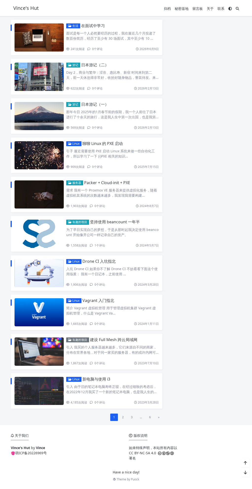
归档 (167, 8)
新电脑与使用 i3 (96, 379)
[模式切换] (230, 8)
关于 (210, 8)
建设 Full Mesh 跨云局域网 (113, 339)
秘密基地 (182, 8)
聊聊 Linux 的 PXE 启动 (102, 143)
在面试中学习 (93, 25)
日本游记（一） (95, 104)
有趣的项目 (79, 222)
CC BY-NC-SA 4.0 (142, 453)
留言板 (197, 8)
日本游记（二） (95, 65)
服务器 (76, 183)
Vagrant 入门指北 (98, 300)
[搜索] (237, 8)
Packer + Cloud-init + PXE (107, 182)
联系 (221, 8)
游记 (75, 65)
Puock (135, 479)
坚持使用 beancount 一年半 (115, 222)
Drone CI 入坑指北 (99, 261)
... (141, 417)
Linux (75, 143)
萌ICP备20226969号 (31, 453)
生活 (75, 26)
